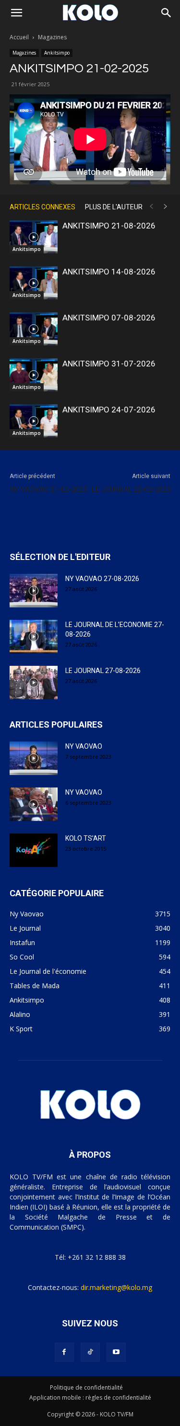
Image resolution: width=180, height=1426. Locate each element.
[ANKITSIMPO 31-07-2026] (34, 374)
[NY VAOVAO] (34, 758)
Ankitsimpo (57, 52)
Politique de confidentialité (86, 1387)
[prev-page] (151, 207)
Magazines (52, 37)
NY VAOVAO (83, 746)
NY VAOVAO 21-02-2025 (48, 489)
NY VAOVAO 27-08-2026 (102, 578)
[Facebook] (64, 1352)
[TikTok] (90, 1352)
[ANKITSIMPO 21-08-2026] (34, 236)
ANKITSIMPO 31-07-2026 (109, 363)
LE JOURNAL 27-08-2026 (103, 670)
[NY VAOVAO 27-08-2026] (34, 590)
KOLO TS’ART (85, 838)
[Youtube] (116, 1352)
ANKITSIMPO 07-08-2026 (109, 317)
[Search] (166, 13)
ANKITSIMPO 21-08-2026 (109, 225)
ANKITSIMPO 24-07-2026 (109, 409)
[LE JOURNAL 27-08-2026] (34, 682)
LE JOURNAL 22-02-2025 (131, 489)
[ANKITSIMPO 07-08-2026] (34, 328)
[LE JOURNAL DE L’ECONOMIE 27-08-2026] (34, 636)
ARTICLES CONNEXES (42, 207)
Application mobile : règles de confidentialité (90, 1397)
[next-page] (165, 207)
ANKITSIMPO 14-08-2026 (109, 271)
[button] (16, 13)
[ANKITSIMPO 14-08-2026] (34, 282)
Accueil (19, 37)
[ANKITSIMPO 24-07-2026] (34, 420)
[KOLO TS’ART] (34, 850)
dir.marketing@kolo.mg (116, 1287)
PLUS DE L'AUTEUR (114, 207)
